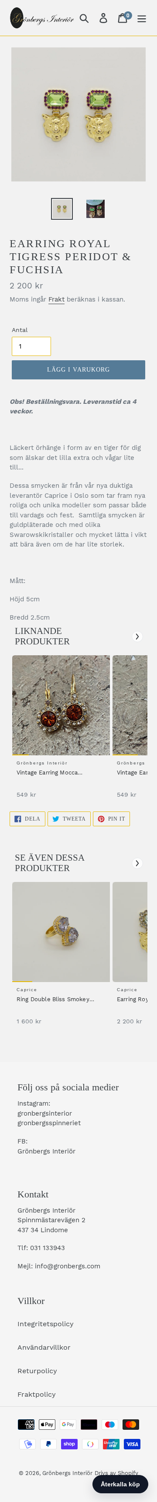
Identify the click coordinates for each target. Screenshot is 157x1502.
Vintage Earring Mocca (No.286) (47, 773)
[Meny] (141, 18)
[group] (60, 731)
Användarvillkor (44, 1347)
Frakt (56, 299)
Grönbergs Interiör (67, 1473)
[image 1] (62, 705)
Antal (19, 329)
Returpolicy (37, 1371)
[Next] (137, 636)
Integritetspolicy (45, 1324)
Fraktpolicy (36, 1394)
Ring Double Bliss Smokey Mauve (53, 1000)
